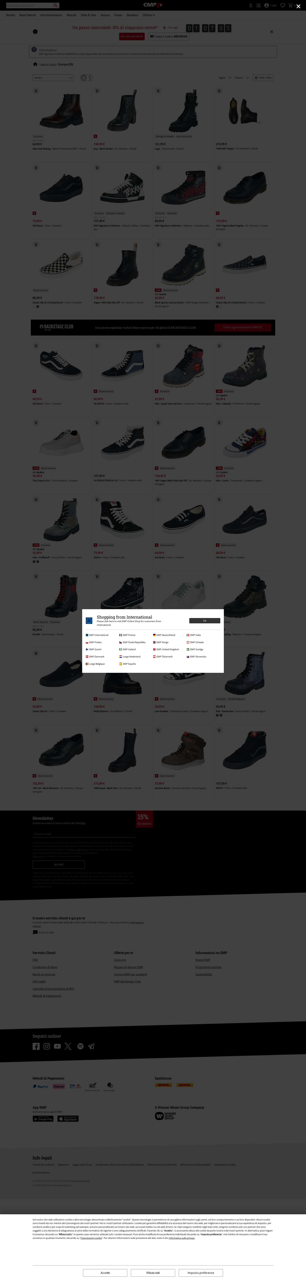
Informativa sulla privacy (182, 1238)
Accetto (105, 1272)
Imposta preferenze (201, 1273)
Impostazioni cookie (91, 1238)
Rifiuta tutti (153, 1272)
